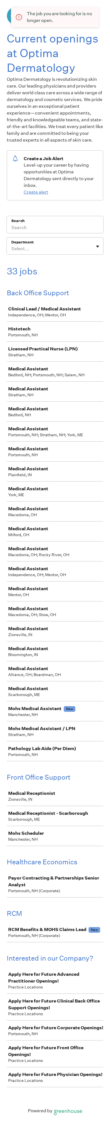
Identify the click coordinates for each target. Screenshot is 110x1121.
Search (18, 220)
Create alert (36, 192)
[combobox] (11, 249)
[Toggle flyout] (97, 246)
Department (22, 242)
